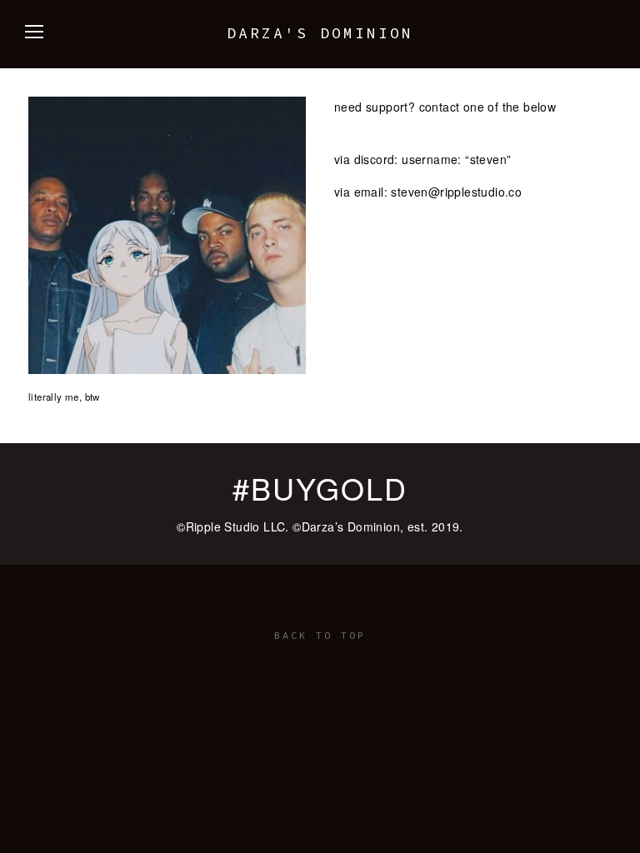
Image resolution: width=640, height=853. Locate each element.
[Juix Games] (320, 662)
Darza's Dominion (320, 32)
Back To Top (320, 635)
